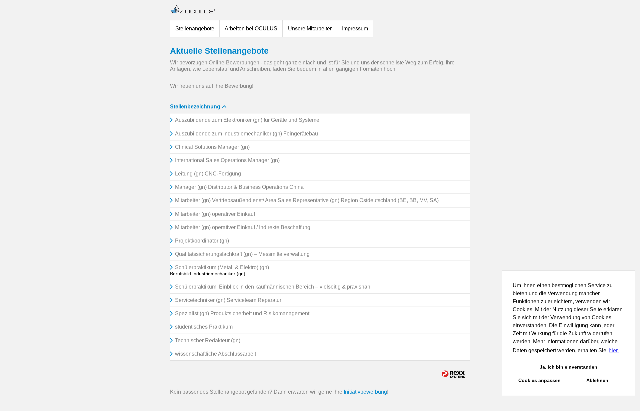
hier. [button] (614, 350)
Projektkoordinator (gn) (202, 241)
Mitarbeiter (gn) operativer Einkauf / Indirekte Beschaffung (242, 227)
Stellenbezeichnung (195, 106)
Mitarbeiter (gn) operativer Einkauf (215, 214)
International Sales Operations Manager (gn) (227, 160)
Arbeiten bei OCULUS (251, 28)
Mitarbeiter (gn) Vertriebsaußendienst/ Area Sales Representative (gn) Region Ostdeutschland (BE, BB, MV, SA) (307, 200)
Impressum (355, 28)
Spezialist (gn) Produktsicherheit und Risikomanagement (242, 313)
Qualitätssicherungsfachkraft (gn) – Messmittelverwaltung (242, 254)
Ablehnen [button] (597, 380)
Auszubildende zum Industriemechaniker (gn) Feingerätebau (246, 133)
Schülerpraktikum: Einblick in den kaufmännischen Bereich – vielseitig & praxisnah (272, 287)
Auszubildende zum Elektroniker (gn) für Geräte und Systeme (247, 120)
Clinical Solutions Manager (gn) (212, 147)
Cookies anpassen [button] (539, 380)
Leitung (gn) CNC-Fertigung (208, 173)
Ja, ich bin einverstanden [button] (568, 367)
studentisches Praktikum (204, 327)
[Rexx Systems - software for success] (453, 374)
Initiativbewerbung (365, 392)
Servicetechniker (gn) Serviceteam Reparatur (228, 300)
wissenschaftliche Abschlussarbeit (215, 354)
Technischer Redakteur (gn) (207, 340)
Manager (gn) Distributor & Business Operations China (239, 187)
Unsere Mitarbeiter (310, 28)
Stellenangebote (194, 28)
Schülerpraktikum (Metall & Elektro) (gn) (222, 267)
